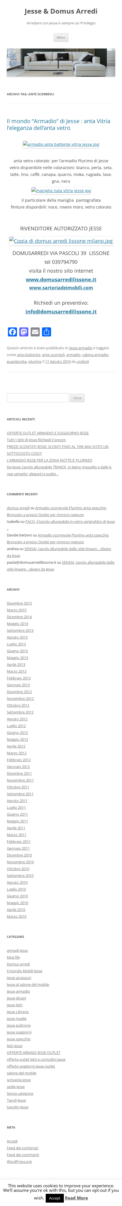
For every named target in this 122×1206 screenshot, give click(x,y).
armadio (73, 354)
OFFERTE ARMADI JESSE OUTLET (33, 1052)
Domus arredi (18, 964)
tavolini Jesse (17, 1107)
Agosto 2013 (17, 637)
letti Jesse (14, 1045)
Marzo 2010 (16, 916)
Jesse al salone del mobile (28, 984)
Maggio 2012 (17, 739)
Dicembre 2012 (19, 691)
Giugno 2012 (17, 732)
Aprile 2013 (16, 664)
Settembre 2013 (20, 630)
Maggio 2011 (17, 821)
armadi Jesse (17, 950)
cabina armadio (95, 354)
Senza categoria (20, 1093)
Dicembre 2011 (19, 773)
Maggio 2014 (17, 623)
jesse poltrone (19, 1025)
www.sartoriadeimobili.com (61, 288)
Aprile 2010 (16, 909)
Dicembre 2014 (19, 616)
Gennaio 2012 (18, 766)
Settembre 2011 (20, 793)
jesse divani (16, 998)
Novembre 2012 (20, 698)
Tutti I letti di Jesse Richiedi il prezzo (36, 439)
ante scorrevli (53, 354)
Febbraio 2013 (19, 678)
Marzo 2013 (16, 671)
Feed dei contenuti (22, 1147)
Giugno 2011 (17, 814)
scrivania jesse (19, 1079)
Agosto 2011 (17, 800)
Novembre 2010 (20, 861)
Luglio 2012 (16, 725)
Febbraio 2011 (19, 841)
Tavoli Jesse (16, 1100)
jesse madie (16, 1018)
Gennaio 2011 (18, 848)
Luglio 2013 (16, 644)
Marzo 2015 (16, 610)
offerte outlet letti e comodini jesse (36, 1059)
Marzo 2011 (16, 834)
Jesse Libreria (18, 1011)
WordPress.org (19, 1161)
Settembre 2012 (20, 712)
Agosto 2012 (17, 718)
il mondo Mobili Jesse (24, 970)
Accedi (12, 1141)
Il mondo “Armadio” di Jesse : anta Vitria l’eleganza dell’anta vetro (58, 124)
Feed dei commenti (23, 1154)
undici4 (83, 361)
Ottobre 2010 (18, 868)
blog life (13, 957)
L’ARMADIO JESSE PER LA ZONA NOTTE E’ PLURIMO (49, 460)
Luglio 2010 (16, 889)
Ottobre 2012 (18, 705)
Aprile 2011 (16, 827)
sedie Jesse (16, 1086)
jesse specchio (19, 1038)
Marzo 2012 (16, 752)
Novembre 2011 (20, 780)
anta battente (28, 354)
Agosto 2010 (17, 882)
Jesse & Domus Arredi (61, 11)
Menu (61, 37)
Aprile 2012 (16, 746)
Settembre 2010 (20, 875)
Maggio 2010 (17, 902)
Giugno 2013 (17, 650)
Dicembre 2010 (19, 855)
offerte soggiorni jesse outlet (31, 1066)
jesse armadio (80, 347)
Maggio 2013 (17, 657)
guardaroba (17, 361)
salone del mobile (21, 1072)
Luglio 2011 (16, 807)
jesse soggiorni (19, 1032)
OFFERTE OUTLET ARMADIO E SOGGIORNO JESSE (48, 432)
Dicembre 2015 (19, 603)
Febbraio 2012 (19, 759)
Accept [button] (54, 1198)
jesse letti (14, 1004)
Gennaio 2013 (18, 684)
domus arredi (18, 507)
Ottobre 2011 (18, 787)
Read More (76, 1198)
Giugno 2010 (17, 895)
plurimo (35, 361)
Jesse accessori (19, 977)
